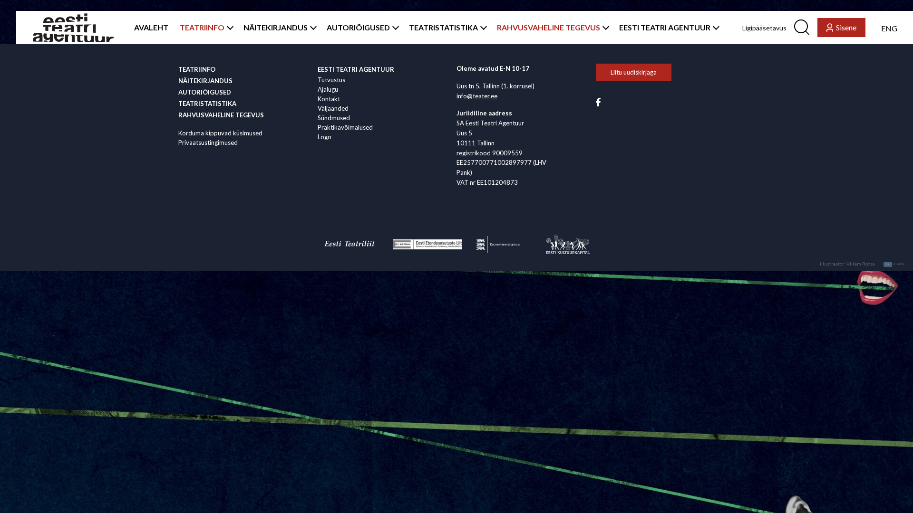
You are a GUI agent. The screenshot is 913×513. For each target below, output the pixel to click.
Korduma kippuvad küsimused (220, 133)
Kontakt (329, 99)
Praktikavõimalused (345, 127)
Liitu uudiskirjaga (634, 72)
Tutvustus (331, 80)
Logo (324, 137)
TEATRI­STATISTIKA (443, 27)
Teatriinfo (196, 69)
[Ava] (228, 27)
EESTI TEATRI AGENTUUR (664, 27)
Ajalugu (328, 89)
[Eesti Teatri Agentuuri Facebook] (598, 101)
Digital (895, 264)
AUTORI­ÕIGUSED (358, 27)
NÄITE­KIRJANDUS (275, 27)
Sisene (846, 27)
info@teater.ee (476, 96)
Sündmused (334, 118)
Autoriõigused (204, 92)
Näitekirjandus (205, 81)
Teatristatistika (207, 103)
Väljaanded (333, 108)
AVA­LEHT (151, 27)
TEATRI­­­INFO (202, 27)
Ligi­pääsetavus (764, 28)
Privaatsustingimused (208, 142)
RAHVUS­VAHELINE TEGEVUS (548, 27)
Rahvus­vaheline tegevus (221, 115)
